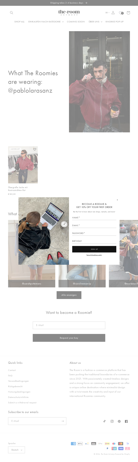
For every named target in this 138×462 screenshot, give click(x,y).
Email (75, 225)
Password (78, 233)
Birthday (77, 241)
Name (75, 217)
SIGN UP (94, 249)
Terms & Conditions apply (94, 255)
